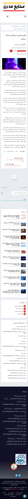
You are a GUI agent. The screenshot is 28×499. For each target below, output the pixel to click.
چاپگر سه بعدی (10, 151)
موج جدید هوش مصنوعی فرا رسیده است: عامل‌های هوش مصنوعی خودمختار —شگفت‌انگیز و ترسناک (11, 237)
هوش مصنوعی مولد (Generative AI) (18, 373)
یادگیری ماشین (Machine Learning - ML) (17, 375)
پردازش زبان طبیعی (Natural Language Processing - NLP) (14, 435)
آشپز (16, 151)
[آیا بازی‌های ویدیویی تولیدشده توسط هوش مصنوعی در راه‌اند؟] (23, 231)
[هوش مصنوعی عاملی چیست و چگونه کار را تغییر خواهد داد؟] (23, 265)
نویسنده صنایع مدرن (18, 44)
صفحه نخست (23, 26)
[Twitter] (19, 475)
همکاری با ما (11, 493)
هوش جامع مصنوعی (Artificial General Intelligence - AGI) (14, 422)
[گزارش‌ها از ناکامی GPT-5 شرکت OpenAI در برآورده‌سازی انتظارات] (23, 258)
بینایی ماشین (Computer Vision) (19, 329)
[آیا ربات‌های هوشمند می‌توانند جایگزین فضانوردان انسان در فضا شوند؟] (23, 252)
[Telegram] (16, 475)
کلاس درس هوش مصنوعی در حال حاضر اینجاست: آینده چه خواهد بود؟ (11, 277)
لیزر (4, 151)
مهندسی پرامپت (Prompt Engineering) (17, 361)
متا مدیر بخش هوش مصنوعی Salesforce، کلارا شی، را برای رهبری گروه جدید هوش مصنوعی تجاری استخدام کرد (11, 291)
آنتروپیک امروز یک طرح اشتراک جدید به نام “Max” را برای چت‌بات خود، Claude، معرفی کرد (11, 217)
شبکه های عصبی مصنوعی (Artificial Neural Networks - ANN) (14, 405)
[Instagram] (13, 475)
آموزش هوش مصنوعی (16, 26)
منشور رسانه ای (19, 493)
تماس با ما (18, 494)
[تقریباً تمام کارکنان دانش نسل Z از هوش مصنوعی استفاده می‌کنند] (23, 285)
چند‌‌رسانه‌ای (23, 341)
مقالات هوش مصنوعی (19, 311)
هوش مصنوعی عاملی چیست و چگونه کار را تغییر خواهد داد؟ (11, 264)
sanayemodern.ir (15, 489)
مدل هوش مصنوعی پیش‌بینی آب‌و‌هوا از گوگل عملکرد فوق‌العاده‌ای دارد (12, 270)
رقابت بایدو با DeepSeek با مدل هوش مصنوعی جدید (12, 223)
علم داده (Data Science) (20, 350)
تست (25, 338)
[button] (25, 16)
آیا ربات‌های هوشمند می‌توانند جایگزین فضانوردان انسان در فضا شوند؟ (12, 251)
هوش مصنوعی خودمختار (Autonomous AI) (16, 370)
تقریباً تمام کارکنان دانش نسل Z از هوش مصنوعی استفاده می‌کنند (12, 284)
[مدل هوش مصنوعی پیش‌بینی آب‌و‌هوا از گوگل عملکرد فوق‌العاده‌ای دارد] (23, 272)
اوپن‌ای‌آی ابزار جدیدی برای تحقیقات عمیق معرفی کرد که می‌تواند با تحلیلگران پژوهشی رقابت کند (11, 244)
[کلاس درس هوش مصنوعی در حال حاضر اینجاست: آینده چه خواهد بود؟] (23, 278)
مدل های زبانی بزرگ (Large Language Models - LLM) (14, 355)
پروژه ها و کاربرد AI (20, 308)
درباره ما (4, 493)
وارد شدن (3, 187)
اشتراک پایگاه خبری (9, 494)
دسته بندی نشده (22, 343)
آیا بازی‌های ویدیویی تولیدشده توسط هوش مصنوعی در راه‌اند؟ (11, 230)
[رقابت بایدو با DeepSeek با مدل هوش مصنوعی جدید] (23, 224)
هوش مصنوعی (21, 314)
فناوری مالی (23, 353)
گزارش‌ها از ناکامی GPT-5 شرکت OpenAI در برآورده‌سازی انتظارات (11, 257)
